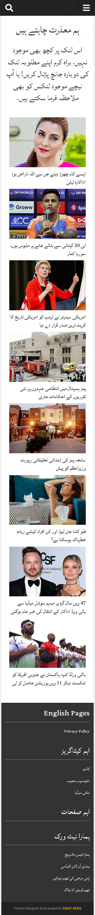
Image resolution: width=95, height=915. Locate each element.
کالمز (86, 769)
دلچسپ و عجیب (78, 781)
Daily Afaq (72, 908)
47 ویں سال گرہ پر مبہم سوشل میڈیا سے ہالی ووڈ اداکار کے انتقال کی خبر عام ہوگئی (48, 607)
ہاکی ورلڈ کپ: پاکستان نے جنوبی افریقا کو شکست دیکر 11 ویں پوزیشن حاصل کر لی (49, 678)
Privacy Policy (77, 731)
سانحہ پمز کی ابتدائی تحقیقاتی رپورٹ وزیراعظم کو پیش (53, 464)
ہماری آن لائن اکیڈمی (75, 866)
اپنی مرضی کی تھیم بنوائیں (71, 878)
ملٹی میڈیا (82, 792)
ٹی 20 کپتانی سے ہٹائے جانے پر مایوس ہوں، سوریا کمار (48, 249)
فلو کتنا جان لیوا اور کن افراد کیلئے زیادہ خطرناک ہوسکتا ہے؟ (51, 535)
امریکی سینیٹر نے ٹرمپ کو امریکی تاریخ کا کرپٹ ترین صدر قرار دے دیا (48, 321)
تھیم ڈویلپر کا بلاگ (77, 890)
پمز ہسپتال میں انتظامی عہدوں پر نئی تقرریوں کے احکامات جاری (53, 392)
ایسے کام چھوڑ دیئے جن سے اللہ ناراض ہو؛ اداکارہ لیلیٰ (49, 178)
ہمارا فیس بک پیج (77, 854)
